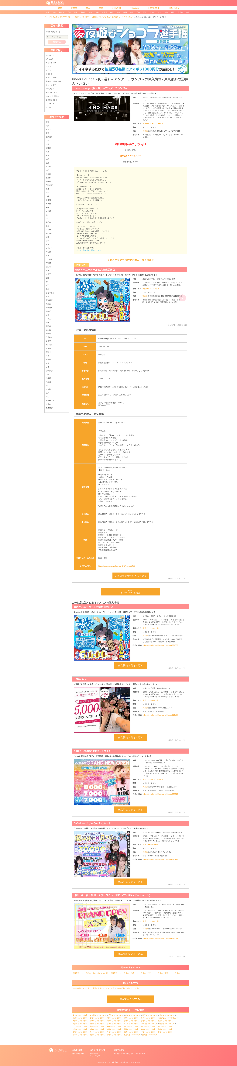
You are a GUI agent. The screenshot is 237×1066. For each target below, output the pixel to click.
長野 (172, 12)
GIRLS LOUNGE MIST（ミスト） (92, 751)
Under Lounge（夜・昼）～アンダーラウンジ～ (100, 88)
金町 (47, 386)
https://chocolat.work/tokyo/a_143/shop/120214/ (160, 794)
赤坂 (47, 159)
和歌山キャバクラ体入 (149, 1024)
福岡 (125, 12)
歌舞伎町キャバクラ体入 (101, 17)
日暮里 (48, 341)
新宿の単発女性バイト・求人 (104, 988)
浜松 (118, 12)
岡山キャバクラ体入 (131, 1026)
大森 (47, 367)
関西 (88, 8)
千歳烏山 (49, 334)
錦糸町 (48, 181)
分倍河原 (49, 308)
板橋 (47, 245)
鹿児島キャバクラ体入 (132, 1035)
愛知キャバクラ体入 (97, 1018)
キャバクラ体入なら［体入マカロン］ (58, 17)
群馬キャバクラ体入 (80, 1018)
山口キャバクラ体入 (165, 1026)
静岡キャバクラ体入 (114, 1018)
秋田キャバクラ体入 (97, 1024)
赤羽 (47, 241)
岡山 (144, 12)
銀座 (47, 152)
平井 (47, 356)
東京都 (145, 131)
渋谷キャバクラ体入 (155, 973)
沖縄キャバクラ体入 (150, 1035)
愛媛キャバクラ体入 (97, 1035)
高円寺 (48, 222)
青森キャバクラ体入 (167, 1024)
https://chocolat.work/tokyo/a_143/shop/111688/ (160, 859)
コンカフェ (50, 104)
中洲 (131, 12)
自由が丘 (49, 248)
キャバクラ (50, 55)
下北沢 (48, 263)
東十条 (48, 304)
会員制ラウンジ (51, 100)
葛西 (47, 189)
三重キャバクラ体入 (131, 1018)
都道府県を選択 (78, 1054)
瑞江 (47, 193)
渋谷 (47, 144)
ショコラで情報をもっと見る (131, 575)
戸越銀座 (49, 300)
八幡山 (48, 404)
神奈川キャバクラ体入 (98, 1015)
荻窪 (47, 226)
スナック (49, 70)
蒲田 (47, 215)
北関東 (74, 8)
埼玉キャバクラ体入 (150, 1015)
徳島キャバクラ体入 (131, 1032)
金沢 (159, 12)
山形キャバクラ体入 (165, 1021)
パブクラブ (50, 89)
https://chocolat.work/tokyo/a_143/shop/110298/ (160, 938)
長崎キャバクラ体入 (165, 1029)
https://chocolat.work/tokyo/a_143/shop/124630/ (160, 645)
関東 (60, 8)
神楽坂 (48, 378)
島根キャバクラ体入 (148, 1029)
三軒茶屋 (49, 259)
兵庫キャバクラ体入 (114, 1021)
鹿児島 (180, 12)
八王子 (48, 274)
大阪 (90, 12)
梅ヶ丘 (48, 311)
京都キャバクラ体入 (148, 1021)
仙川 (47, 322)
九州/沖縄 (116, 8)
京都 (97, 12)
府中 (47, 282)
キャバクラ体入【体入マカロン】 (115, 1062)
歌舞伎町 (49, 137)
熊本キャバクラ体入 (80, 1035)
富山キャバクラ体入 (148, 1026)
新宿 (54, 12)
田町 (47, 397)
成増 (47, 296)
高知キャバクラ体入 (165, 1032)
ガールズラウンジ (52, 78)
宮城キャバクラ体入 (97, 1021)
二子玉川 (49, 319)
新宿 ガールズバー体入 (151, 291)
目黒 (47, 256)
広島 (138, 12)
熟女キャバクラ (51, 92)
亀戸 (47, 393)
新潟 (166, 12)
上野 (47, 141)
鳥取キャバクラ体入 (97, 1029)
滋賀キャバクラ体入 (80, 1024)
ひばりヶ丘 (50, 293)
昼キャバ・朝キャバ (53, 81)
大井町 (48, 211)
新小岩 (48, 200)
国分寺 (48, 267)
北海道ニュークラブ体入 (167, 1018)
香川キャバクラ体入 (97, 1032)
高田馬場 (49, 233)
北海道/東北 (153, 8)
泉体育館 (49, 408)
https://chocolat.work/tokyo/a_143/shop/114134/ (160, 715)
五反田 (48, 204)
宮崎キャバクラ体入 (114, 1035)
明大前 (48, 326)
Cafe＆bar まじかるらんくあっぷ (92, 823)
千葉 (69, 12)
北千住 (48, 178)
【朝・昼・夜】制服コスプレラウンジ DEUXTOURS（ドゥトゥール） (114, 269)
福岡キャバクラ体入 (114, 1029)
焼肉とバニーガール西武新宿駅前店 (93, 607)
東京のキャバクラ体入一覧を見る (130, 592)
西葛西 (48, 360)
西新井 (48, 352)
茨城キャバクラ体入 (167, 1015)
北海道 (152, 12)
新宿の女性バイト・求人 (82, 988)
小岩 (47, 196)
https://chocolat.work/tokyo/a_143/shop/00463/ (116, 566)
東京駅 (48, 167)
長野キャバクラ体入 (131, 1029)
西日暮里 (49, 345)
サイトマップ (95, 1056)
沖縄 (187, 12)
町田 (47, 285)
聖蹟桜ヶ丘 (50, 400)
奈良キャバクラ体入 (114, 1024)
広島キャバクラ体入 (97, 1026)
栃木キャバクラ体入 (133, 1015)
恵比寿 (48, 148)
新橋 (47, 155)
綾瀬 (47, 363)
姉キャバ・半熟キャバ (54, 96)
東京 (47, 12)
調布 (47, 278)
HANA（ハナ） (82, 679)
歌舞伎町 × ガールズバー (130, 156)
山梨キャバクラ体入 (80, 1032)
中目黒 (48, 252)
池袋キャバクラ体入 (138, 973)
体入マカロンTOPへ (130, 999)
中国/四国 (134, 8)
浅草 (47, 163)
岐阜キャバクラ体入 (148, 1018)
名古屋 (104, 12)
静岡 (112, 12)
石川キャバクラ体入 (80, 1026)
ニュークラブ (51, 63)
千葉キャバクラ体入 (116, 1015)
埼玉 (75, 12)
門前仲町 (49, 185)
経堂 (47, 315)
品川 (47, 207)
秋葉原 (48, 174)
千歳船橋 (49, 337)
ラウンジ (49, 74)
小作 (47, 374)
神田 (47, 170)
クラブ (48, 66)
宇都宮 (83, 12)
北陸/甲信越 (174, 8)
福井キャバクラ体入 (114, 1026)
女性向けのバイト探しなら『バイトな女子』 (130, 1054)
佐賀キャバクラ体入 (148, 1032)
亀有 (47, 289)
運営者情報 (94, 1054)
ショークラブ (51, 85)
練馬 (47, 237)
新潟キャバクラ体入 (80, 1029)
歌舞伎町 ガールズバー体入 (153, 124)
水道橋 (48, 389)
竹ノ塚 (48, 348)
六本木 (48, 129)
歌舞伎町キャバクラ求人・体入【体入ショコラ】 (91, 973)
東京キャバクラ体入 (82, 17)
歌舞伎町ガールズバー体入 (122, 17)
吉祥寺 (48, 230)
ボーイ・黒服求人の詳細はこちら (88, 250)
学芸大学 (49, 371)
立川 (47, 270)
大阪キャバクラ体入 (80, 1021)
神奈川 (61, 12)
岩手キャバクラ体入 (131, 1024)
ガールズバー (51, 59)
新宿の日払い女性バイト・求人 (128, 988)
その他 (48, 107)
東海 (101, 8)
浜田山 (48, 330)
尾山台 (48, 382)
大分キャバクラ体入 (114, 1032)
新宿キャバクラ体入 (172, 973)
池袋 (47, 126)
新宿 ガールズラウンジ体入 (153, 779)
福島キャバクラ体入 (131, 1021)
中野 (47, 219)
